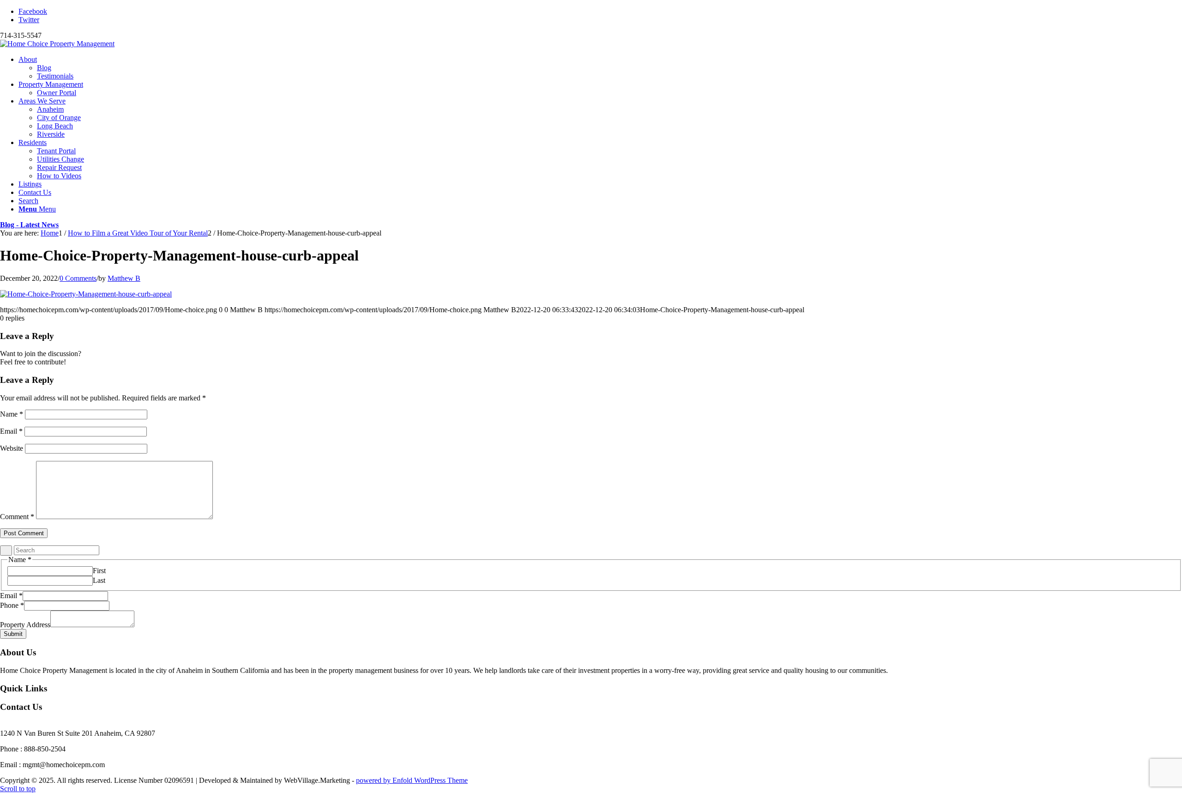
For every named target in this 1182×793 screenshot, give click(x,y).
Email (11, 431)
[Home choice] (57, 44)
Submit (13, 633)
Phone (12, 605)
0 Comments (78, 278)
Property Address (25, 625)
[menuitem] (600, 67)
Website (11, 448)
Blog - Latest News (29, 225)
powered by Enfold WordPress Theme (412, 780)
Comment (17, 517)
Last (99, 580)
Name (11, 414)
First (99, 571)
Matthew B (124, 278)
